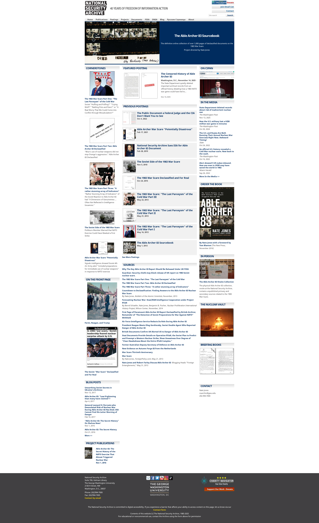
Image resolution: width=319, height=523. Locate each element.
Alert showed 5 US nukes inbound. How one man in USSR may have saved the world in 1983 (215, 165)
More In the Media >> (209, 176)
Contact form (159, 510)
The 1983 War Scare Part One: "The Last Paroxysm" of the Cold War (153, 279)
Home (90, 19)
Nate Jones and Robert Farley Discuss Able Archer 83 (147, 362)
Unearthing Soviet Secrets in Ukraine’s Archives (98, 388)
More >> (88, 435)
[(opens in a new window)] (102, 301)
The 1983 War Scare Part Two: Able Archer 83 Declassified (148, 283)
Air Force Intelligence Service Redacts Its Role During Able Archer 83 (154, 321)
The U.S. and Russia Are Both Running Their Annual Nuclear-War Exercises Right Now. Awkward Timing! (216, 136)
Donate (230, 2)
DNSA (154, 19)
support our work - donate (220, 489)
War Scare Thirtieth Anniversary (137, 352)
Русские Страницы (176, 19)
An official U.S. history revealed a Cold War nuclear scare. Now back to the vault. (216, 151)
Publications (101, 19)
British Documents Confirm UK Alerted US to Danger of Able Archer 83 (155, 331)
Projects (125, 19)
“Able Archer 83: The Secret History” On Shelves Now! (102, 422)
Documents (136, 19)
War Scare (127, 356)
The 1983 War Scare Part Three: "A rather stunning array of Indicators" (155, 286)
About (191, 19)
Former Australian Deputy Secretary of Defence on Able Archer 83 (153, 344)
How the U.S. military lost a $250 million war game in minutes (214, 122)
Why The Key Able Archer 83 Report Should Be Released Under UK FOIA (155, 269)
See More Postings (130, 257)
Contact (230, 11)
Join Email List (227, 6)
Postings (114, 19)
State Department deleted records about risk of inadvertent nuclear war (215, 109)
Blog (162, 19)
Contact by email (93, 498)
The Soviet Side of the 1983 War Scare (102, 227)
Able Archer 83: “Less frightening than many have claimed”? (100, 397)
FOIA (147, 19)
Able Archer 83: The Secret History (101, 429)
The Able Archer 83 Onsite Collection (216, 282)
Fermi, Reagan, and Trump (97, 323)
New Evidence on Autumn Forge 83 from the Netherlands (149, 348)
